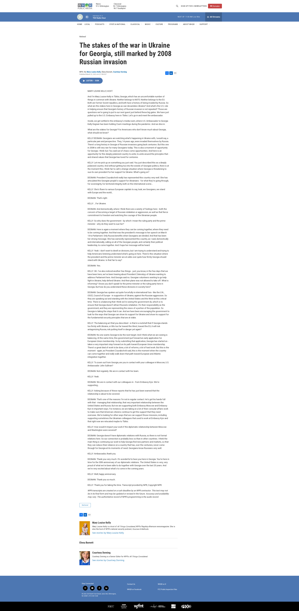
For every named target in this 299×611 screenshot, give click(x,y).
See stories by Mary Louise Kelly (108, 532)
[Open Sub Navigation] (92, 24)
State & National (117, 24)
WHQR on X (162, 584)
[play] (80, 17)
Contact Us (131, 584)
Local (87, 24)
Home (79, 24)
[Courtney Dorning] (84, 558)
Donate (216, 6)
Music (148, 24)
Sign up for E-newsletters (194, 6)
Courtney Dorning (120, 72)
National (82, 36)
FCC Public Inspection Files (167, 589)
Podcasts (99, 24)
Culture (159, 24)
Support (204, 24)
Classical (135, 24)
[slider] (90, 17)
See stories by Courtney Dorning (108, 560)
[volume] (87, 17)
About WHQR (189, 24)
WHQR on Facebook (134, 589)
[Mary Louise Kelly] (84, 528)
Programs (173, 24)
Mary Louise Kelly (94, 72)
